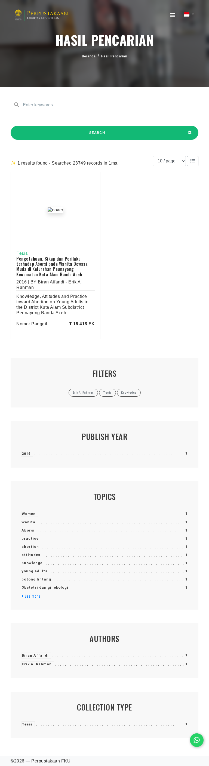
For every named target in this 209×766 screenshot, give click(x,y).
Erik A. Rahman (37, 664)
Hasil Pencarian (114, 56)
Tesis (27, 724)
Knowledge (31, 563)
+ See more (30, 596)
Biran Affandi (35, 655)
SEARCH (97, 133)
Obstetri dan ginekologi (44, 587)
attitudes (30, 555)
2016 (26, 454)
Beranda (89, 56)
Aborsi (28, 530)
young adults (34, 571)
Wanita (28, 522)
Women (29, 514)
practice (30, 538)
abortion (30, 547)
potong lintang (36, 579)
